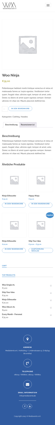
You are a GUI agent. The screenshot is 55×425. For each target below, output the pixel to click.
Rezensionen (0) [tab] (28, 125)
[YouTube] (30, 406)
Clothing (16, 117)
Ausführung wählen (37, 250)
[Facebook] (24, 406)
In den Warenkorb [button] (14, 204)
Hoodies (24, 117)
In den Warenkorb (20, 108)
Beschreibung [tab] (11, 125)
